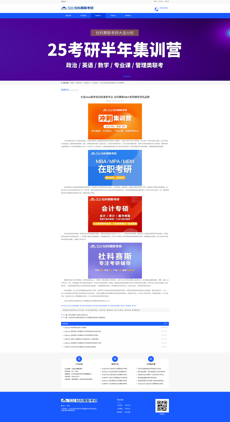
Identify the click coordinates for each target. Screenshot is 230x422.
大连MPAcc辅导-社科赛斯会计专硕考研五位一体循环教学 (81, 339)
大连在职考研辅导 (115, 305)
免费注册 (167, 1)
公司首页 (119, 405)
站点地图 (127, 412)
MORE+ (166, 323)
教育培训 (79, 83)
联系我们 (128, 15)
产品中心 (113, 15)
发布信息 (160, 1)
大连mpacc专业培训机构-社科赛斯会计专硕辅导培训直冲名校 (121, 371)
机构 (123, 305)
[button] (103, 76)
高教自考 (87, 83)
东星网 (155, 1)
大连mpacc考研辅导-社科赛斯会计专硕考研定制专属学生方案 (82, 343)
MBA (135, 305)
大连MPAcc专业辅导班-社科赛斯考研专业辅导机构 (118, 383)
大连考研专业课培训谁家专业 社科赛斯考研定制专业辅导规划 (86, 317)
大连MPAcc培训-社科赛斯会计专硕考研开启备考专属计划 (120, 377)
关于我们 (83, 15)
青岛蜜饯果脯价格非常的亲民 (147, 377)
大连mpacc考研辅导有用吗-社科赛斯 (75, 327)
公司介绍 (127, 405)
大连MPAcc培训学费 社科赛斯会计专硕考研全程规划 (80, 347)
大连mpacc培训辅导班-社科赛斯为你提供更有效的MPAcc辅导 (121, 380)
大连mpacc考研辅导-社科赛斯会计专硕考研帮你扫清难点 (81, 335)
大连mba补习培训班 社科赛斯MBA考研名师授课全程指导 (120, 368)
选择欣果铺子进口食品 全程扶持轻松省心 (151, 380)
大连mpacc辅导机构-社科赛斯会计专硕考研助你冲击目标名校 (82, 331)
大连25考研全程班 (87, 305)
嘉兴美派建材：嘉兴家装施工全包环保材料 (151, 371)
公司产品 (127, 408)
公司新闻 (94, 83)
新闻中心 (98, 15)
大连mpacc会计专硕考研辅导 (71, 305)
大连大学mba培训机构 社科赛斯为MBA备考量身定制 (119, 374)
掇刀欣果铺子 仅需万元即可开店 (78, 315)
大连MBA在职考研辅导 (100, 305)
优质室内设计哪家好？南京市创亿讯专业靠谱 (152, 374)
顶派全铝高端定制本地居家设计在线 (149, 368)
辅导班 (129, 305)
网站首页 (68, 15)
